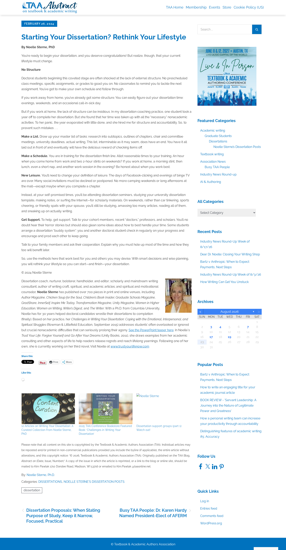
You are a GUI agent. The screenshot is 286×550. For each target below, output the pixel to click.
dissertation (32, 490)
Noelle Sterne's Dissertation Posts (94, 482)
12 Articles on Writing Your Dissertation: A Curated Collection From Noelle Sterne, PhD (47, 429)
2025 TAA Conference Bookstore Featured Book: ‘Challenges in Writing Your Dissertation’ (105, 429)
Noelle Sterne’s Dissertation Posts (237, 147)
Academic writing (212, 130)
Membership (196, 7)
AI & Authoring (210, 182)
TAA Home (174, 7)
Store (227, 7)
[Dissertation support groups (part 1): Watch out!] (163, 408)
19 (229, 337)
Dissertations (50, 482)
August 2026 (229, 311)
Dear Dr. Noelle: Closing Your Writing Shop (230, 254)
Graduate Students (218, 136)
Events (214, 7)
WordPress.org (211, 523)
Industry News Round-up (218, 174)
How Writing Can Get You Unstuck (224, 282)
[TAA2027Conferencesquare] (226, 76)
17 (211, 337)
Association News (213, 161)
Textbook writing (212, 154)
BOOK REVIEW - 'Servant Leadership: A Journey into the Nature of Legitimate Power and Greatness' (228, 405)
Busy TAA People (217, 167)
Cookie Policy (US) (249, 7)
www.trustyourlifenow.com (130, 346)
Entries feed (208, 508)
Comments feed (211, 516)
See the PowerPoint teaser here (151, 330)
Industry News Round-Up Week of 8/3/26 (230, 274)
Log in (204, 501)
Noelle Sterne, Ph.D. (41, 475)
